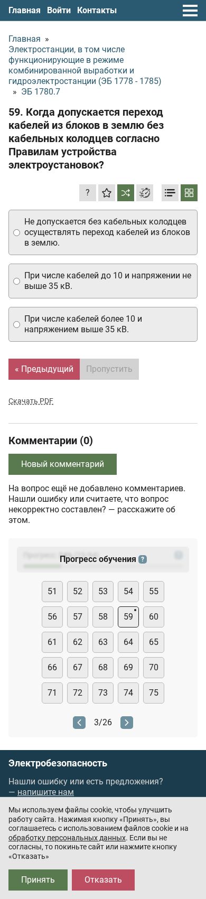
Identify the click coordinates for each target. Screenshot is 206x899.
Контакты (97, 10)
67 (77, 667)
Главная (24, 10)
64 (128, 642)
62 (77, 642)
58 (103, 617)
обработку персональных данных (67, 838)
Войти (59, 10)
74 (128, 693)
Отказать (103, 880)
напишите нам (45, 792)
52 (77, 591)
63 (103, 642)
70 (153, 667)
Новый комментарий (62, 464)
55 (153, 591)
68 (103, 667)
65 (153, 642)
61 (52, 642)
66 (52, 667)
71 (52, 693)
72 (77, 693)
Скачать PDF (30, 401)
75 (153, 693)
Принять (38, 880)
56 (52, 617)
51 (52, 591)
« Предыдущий (44, 369)
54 (128, 591)
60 (153, 617)
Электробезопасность (57, 763)
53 (103, 591)
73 (103, 693)
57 (77, 617)
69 (128, 667)
